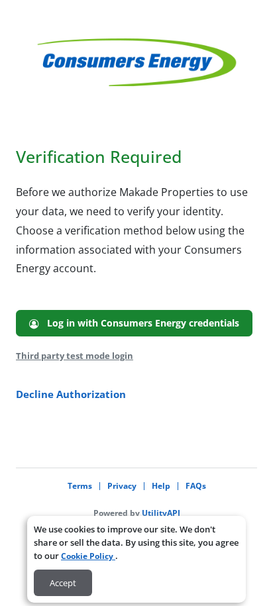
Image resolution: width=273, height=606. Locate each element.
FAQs (196, 486)
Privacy (121, 486)
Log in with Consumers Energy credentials (139, 323)
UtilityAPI (161, 513)
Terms (80, 486)
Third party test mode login (74, 356)
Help (161, 486)
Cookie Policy (88, 556)
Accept (63, 583)
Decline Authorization (71, 394)
